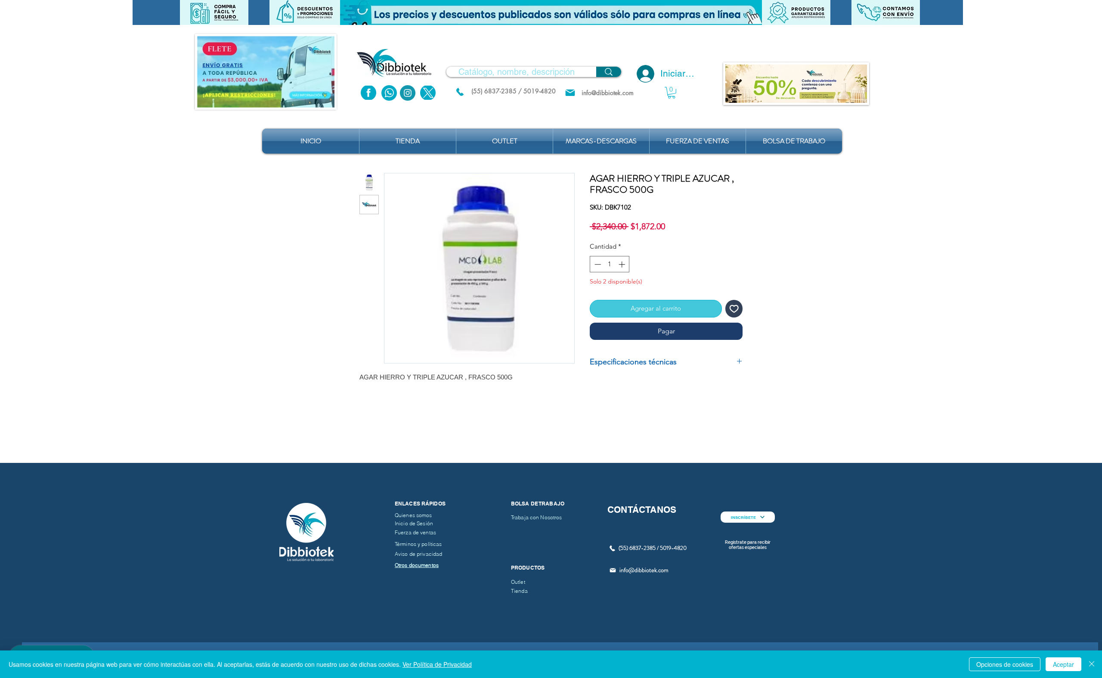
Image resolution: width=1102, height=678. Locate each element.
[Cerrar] (1092, 664)
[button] (551, 12)
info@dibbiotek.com (644, 570)
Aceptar (1063, 664)
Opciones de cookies (1004, 664)
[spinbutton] (610, 264)
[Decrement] (597, 264)
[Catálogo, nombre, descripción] (608, 72)
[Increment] (622, 264)
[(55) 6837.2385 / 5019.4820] (459, 92)
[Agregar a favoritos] (734, 308)
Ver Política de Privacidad (437, 664)
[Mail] (570, 93)
